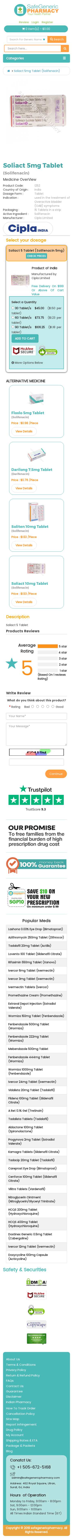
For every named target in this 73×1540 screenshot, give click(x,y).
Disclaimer (13, 1396)
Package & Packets (20, 1445)
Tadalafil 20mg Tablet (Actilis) (29, 946)
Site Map (12, 1419)
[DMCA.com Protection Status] (36, 1282)
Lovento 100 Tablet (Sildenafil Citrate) (35, 954)
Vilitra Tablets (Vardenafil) (26, 1189)
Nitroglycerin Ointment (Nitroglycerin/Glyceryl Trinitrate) (31, 1199)
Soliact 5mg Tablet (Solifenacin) (37, 71)
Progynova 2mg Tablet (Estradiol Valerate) (31, 1142)
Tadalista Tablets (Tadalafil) (28, 1119)
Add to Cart (25, 338)
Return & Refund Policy (23, 1375)
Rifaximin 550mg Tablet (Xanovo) (32, 962)
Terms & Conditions (21, 1364)
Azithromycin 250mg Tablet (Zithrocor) (36, 937)
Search (58, 39)
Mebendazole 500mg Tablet (28, 1049)
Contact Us (15, 1386)
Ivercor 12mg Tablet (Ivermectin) (31, 1247)
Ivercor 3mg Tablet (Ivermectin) (31, 979)
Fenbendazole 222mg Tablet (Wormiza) (28, 1039)
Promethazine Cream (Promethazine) (35, 995)
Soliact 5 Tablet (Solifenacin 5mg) (36, 250)
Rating (15, 707)
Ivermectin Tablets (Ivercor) (28, 987)
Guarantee (14, 1391)
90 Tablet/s (22, 327)
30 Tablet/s (22, 308)
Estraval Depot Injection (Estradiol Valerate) (32, 1006)
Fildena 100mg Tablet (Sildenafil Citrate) (30, 1100)
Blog (9, 1451)
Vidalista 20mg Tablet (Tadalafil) (31, 1090)
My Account (15, 1435)
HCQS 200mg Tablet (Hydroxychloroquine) (23, 1212)
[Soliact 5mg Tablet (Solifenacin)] (38, 111)
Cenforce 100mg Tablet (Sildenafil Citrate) (32, 1179)
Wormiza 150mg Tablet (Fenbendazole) (36, 1016)
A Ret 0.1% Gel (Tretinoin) (25, 1111)
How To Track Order (20, 1408)
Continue (56, 774)
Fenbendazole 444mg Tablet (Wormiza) (29, 1059)
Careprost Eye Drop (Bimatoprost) (32, 1168)
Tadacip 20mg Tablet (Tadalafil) (31, 1160)
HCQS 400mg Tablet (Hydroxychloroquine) (23, 1224)
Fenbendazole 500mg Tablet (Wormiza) (28, 1026)
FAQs (10, 1380)
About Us (13, 1359)
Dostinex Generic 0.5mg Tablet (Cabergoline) (30, 1236)
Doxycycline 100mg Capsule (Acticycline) (28, 1257)
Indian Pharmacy (18, 1402)
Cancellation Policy (20, 1414)
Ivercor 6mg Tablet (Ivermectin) (31, 971)
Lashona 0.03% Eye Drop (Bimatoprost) (35, 929)
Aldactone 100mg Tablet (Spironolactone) (25, 1129)
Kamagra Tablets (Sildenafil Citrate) (34, 1152)
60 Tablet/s (22, 318)
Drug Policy (14, 1430)
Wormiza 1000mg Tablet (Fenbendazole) (25, 1071)
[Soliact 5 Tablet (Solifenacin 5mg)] (20, 280)
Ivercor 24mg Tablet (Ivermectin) (32, 1082)
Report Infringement (21, 1424)
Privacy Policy (16, 1370)
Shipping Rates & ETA (22, 1440)
